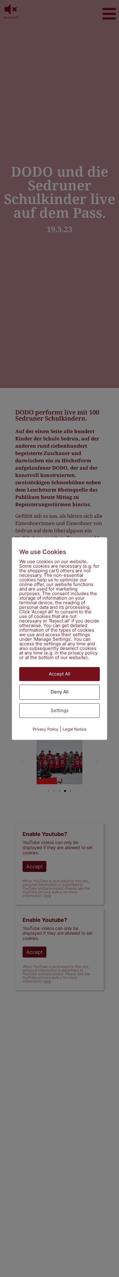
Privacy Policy (45, 729)
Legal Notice (75, 729)
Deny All (60, 692)
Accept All (59, 674)
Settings (60, 710)
